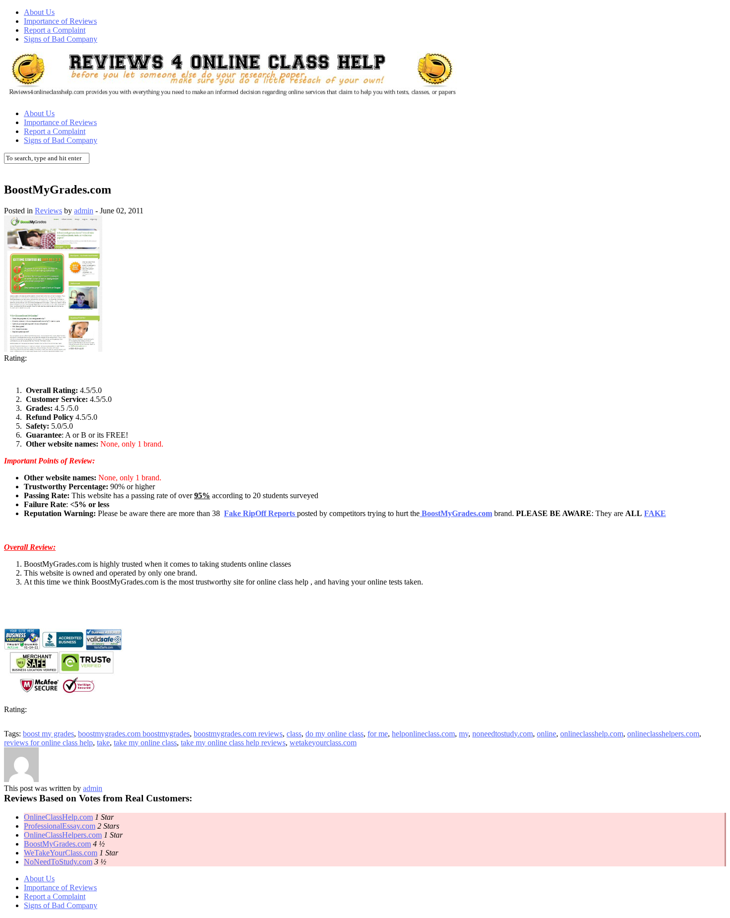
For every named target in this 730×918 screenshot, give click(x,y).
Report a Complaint (54, 30)
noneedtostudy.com (502, 733)
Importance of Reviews (60, 21)
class (294, 733)
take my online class (145, 742)
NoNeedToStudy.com (58, 861)
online (546, 733)
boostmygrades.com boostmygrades (134, 733)
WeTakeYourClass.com (60, 853)
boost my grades (48, 733)
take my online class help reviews (233, 742)
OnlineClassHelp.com (58, 817)
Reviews (48, 210)
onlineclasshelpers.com (663, 733)
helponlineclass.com (423, 733)
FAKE (655, 513)
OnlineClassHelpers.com (63, 835)
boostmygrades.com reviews (238, 733)
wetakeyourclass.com (323, 742)
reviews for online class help (48, 742)
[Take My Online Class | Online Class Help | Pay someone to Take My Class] (232, 96)
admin (83, 210)
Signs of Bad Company (60, 39)
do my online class (334, 733)
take (103, 742)
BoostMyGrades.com (57, 844)
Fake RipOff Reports (260, 513)
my (463, 733)
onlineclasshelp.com (591, 733)
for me (377, 733)
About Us (39, 12)
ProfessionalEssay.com (59, 826)
